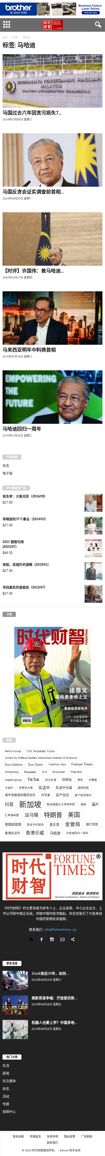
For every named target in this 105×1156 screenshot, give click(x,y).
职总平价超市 (35, 824)
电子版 (7, 473)
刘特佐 (67, 780)
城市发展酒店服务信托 (20, 795)
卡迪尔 (9, 787)
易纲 (83, 804)
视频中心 (9, 1112)
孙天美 (45, 795)
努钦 (80, 779)
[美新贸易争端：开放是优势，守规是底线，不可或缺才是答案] (15, 1005)
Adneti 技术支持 (70, 1150)
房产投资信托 (83, 795)
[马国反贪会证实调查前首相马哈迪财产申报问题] (52, 160)
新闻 (6, 1073)
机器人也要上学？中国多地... (54, 1022)
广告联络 (86, 1136)
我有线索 (18, 1136)
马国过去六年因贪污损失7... (32, 112)
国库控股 (83, 787)
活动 (6, 1096)
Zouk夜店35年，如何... (50, 973)
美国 (74, 815)
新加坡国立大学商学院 (61, 804)
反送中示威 (64, 788)
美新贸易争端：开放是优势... (54, 997)
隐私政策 (69, 1136)
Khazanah (58, 771)
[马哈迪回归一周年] (52, 397)
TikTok (33, 779)
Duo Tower (35, 764)
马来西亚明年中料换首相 (29, 350)
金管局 (72, 824)
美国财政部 (13, 824)
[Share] (73, 940)
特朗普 (53, 815)
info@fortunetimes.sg (60, 929)
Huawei (30, 772)
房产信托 (62, 795)
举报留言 (35, 1136)
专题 (6, 1104)
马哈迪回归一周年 (22, 429)
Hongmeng (11, 771)
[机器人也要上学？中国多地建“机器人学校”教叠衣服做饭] (15, 1029)
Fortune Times (82, 764)
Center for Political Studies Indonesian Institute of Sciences (41, 757)
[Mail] (63, 940)
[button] (97, 24)
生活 (6, 1066)
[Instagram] (53, 940)
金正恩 (54, 824)
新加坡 (30, 804)
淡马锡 (31, 815)
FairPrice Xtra (57, 764)
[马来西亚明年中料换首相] (52, 318)
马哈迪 (55, 833)
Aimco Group (13, 751)
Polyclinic (76, 771)
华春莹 (93, 779)
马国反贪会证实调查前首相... (33, 191)
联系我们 (52, 1142)
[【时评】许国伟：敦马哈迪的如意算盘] (52, 239)
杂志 (6, 466)
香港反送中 (12, 833)
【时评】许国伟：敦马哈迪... (33, 271)
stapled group (13, 779)
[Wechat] (32, 940)
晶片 (95, 804)
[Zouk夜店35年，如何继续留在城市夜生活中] (15, 980)
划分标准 (50, 779)
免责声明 (52, 1136)
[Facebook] (42, 940)
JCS (44, 771)
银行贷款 (92, 824)
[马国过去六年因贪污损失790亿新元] (52, 81)
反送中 (44, 788)
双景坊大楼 (26, 787)
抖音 (9, 804)
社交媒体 (9, 1081)
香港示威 (35, 833)
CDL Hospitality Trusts (41, 751)
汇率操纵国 (12, 815)
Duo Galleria (13, 764)
